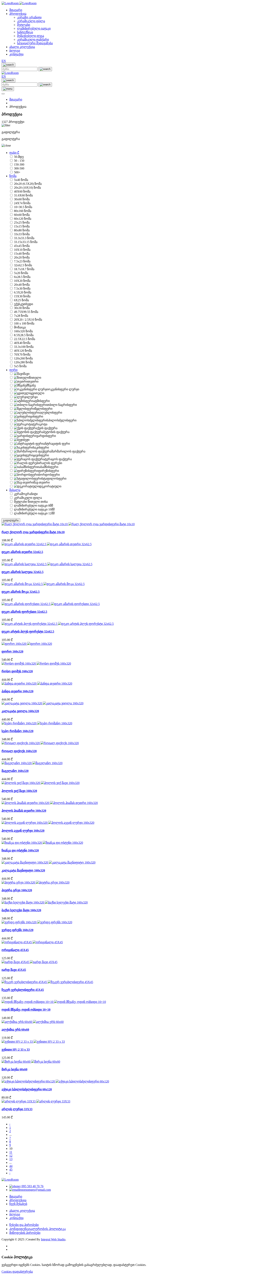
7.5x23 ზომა (22, 261)
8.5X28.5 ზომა (24, 335)
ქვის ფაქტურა (47, 428)
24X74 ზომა (22, 203)
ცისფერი (36, 416)
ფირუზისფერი (48, 470)
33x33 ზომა (22, 234)
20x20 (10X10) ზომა (27, 187)
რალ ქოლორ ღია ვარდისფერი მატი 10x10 (33, 532)
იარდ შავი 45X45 (14, 969)
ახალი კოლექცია (22, 47)
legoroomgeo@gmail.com (35, 1189)
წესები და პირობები (24, 1224)
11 (10, 1152)
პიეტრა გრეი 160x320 (17, 890)
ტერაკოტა (39, 424)
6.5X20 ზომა (22, 292)
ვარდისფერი (46, 435)
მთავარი (15, 10)
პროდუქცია (17, 13)
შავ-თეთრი (41, 482)
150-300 (19, 164)
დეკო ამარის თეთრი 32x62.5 (22, 552)
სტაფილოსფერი (54, 478)
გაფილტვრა (11, 520)
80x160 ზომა (22, 211)
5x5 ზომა (20, 366)
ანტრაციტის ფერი (56, 443)
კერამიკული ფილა (28, 497)
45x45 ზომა (22, 245)
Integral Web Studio (53, 1239)
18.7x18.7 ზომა (24, 269)
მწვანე (31, 385)
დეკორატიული (50, 486)
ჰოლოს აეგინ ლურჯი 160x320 (23, 830)
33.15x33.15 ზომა (25, 242)
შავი (26, 373)
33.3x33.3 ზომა (24, 238)
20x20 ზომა (22, 257)
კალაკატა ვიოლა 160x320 (20, 711)
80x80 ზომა (22, 230)
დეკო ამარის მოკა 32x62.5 (21, 591)
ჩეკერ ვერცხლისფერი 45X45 (23, 989)
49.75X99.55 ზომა (26, 311)
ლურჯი (32, 397)
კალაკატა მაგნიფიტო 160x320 (23, 870)
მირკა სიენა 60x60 (14, 1069)
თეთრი (33, 381)
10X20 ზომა (22, 280)
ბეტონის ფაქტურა (56, 432)
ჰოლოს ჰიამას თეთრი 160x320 (24, 810)
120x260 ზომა (23, 358)
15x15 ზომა (22, 226)
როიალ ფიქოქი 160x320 (19, 751)
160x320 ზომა (23, 331)
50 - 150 (19, 160)
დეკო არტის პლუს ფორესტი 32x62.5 (28, 631)
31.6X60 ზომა (23, 195)
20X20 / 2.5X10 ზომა (28, 319)
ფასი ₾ (14, 152)
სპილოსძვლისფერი (61, 420)
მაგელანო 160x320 (15, 770)
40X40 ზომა (22, 343)
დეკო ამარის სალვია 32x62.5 (22, 572)
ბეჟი (26, 439)
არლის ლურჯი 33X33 (17, 1109)
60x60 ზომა (22, 214)
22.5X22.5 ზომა (24, 339)
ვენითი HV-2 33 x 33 (16, 1049)
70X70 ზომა (22, 354)
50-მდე (19, 156)
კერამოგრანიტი (26, 494)
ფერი (13, 369)
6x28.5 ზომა (22, 277)
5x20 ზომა (21, 273)
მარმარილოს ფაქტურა (68, 451)
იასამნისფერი (48, 467)
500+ (17, 172)
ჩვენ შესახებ (18, 1204)
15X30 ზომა (22, 296)
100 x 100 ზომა (24, 323)
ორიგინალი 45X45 (15, 950)
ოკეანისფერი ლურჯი (63, 389)
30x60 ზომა (22, 199)
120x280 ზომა (23, 362)
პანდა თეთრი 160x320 (17, 691)
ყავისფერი (41, 455)
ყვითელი (37, 393)
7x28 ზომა (21, 315)
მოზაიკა (20, 327)
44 (10, 1166)
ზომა (12, 176)
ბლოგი (14, 50)
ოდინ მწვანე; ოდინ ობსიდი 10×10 (26, 1009)
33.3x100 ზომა (24, 346)
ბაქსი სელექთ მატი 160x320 (21, 910)
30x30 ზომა (22, 308)
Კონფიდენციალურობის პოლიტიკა (37, 1229)
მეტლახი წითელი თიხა (31, 501)
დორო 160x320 (12, 651)
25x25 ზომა (22, 222)
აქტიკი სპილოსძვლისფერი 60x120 (27, 1089)
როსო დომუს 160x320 (17, 671)
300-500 (19, 168)
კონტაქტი (16, 54)
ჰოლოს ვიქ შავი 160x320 (19, 790)
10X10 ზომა (22, 249)
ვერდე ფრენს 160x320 (17, 930)
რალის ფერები (51, 463)
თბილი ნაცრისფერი (62, 404)
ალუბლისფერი (51, 412)
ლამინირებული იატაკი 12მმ (34, 513)
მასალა (14, 490)
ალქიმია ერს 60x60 (15, 1029)
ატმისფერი (41, 401)
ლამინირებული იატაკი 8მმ (33, 505)
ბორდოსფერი (49, 474)
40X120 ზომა (23, 350)
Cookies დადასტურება (17, 1271)
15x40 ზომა (22, 253)
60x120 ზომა (22, 218)
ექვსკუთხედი (23, 304)
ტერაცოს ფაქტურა (58, 459)
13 (10, 1159)
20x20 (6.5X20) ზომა (28, 183)
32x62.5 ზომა (23, 265)
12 (10, 1155)
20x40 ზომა (22, 284)
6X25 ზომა (21, 300)
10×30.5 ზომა (23, 207)
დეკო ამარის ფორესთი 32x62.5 (24, 611)
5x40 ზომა (21, 179)
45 (10, 1169)
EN (4, 60)
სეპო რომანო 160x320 (17, 731)
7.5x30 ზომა (22, 288)
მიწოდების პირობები (24, 1232)
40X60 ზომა (22, 191)
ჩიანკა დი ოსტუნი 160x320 (20, 850)
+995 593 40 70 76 (31, 1186)
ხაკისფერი (41, 447)
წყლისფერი (43, 408)
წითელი (35, 377)
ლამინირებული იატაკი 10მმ (34, 509)
